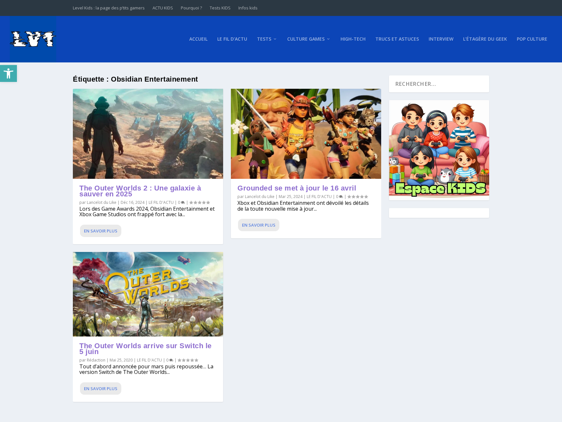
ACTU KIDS (163, 8)
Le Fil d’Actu (232, 39)
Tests (264, 39)
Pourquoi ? (191, 8)
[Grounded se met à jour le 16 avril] (306, 134)
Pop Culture (532, 39)
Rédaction (96, 360)
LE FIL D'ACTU (161, 202)
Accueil (198, 39)
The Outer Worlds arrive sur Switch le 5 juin (145, 349)
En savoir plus (100, 231)
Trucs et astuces (397, 39)
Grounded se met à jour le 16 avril (296, 188)
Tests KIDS (220, 8)
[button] (8, 73)
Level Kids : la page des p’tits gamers (109, 8)
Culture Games (306, 39)
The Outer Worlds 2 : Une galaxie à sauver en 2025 (140, 191)
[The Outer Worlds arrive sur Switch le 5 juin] (148, 294)
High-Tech (353, 39)
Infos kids (248, 8)
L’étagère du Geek (485, 39)
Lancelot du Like (101, 202)
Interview (441, 39)
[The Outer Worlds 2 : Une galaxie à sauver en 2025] (148, 134)
